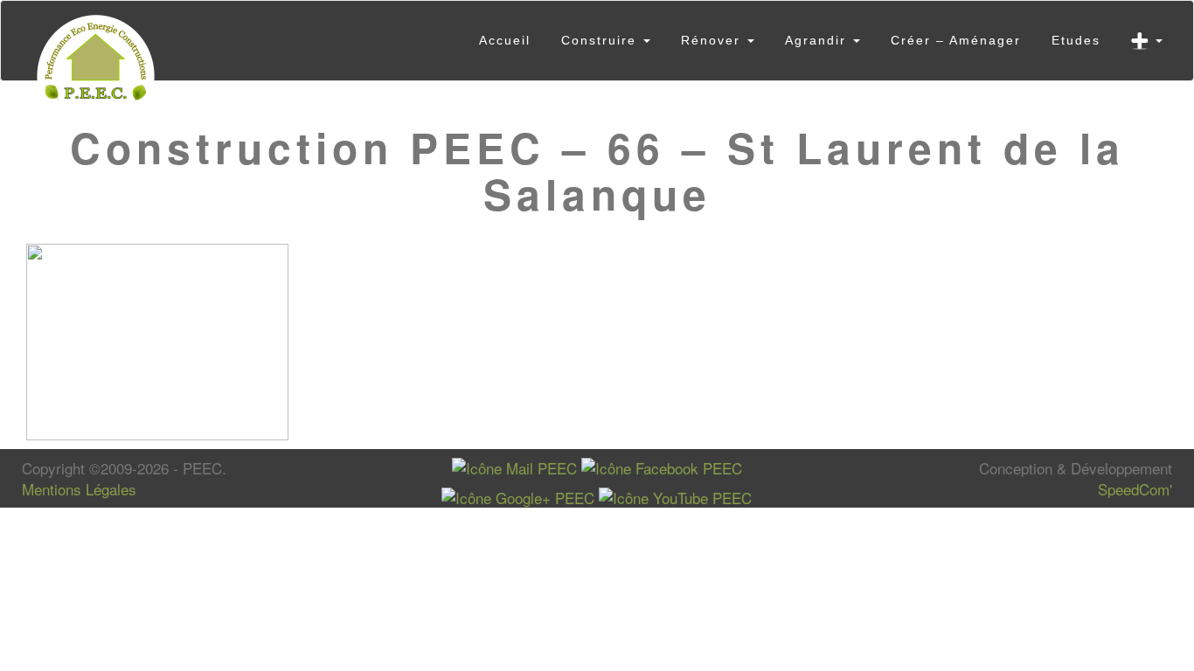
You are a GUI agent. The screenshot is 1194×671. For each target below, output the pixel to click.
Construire (601, 40)
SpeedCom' (1135, 489)
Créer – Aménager (956, 40)
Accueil (505, 40)
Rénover (713, 40)
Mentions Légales (79, 489)
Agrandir (818, 40)
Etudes (1076, 40)
